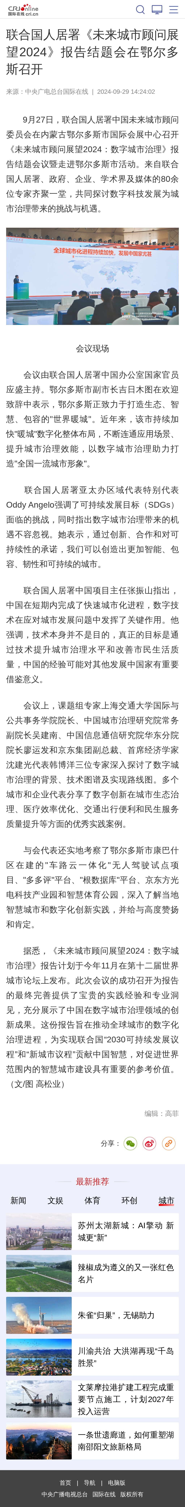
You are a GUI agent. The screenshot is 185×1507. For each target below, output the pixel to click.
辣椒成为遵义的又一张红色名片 (126, 1273)
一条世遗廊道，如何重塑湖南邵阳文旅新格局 (126, 1441)
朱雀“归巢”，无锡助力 (116, 1315)
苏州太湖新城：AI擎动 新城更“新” (126, 1231)
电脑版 (116, 1483)
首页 (65, 1483)
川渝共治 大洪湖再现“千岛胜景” (126, 1357)
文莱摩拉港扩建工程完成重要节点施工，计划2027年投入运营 (126, 1399)
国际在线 (23, 9)
